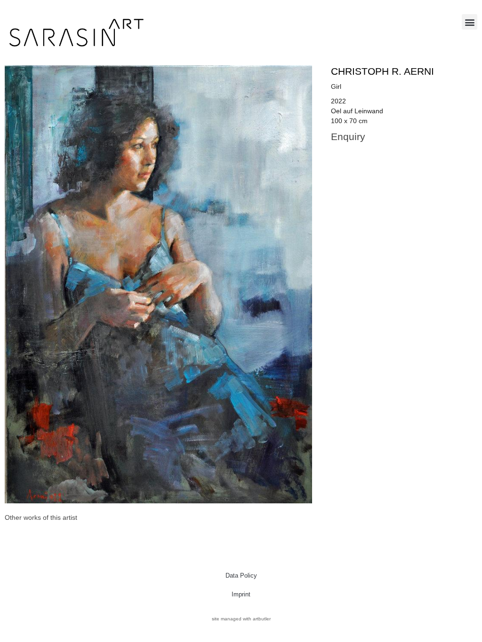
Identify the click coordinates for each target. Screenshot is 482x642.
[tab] (41, 518)
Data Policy (241, 575)
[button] (469, 22)
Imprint (241, 594)
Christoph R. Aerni (382, 71)
